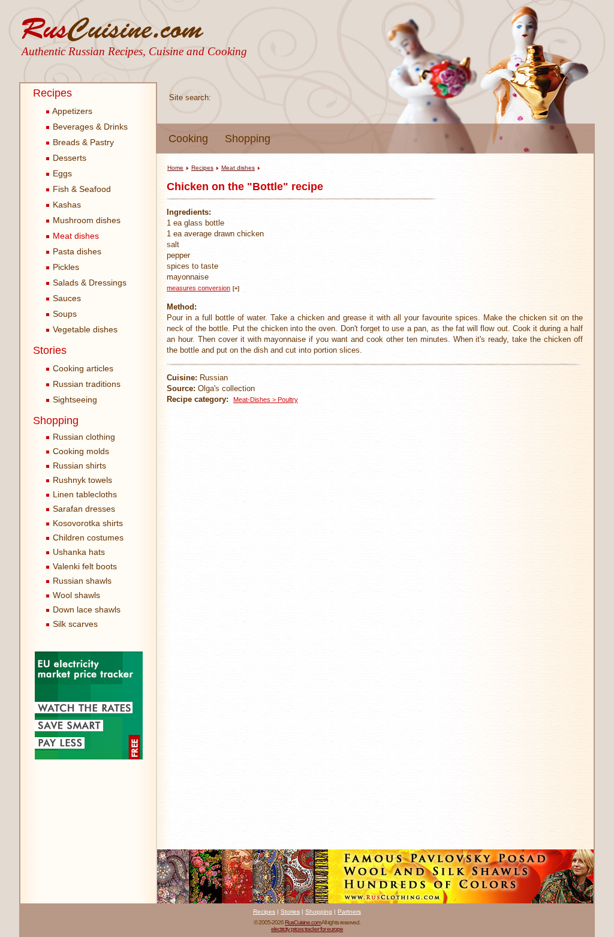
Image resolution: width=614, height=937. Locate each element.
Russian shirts (79, 465)
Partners (349, 911)
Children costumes (88, 537)
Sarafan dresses (84, 508)
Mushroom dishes (85, 220)
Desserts (68, 158)
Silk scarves (75, 624)
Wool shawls (76, 595)
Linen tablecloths (85, 494)
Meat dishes (74, 236)
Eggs (61, 173)
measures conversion (198, 288)
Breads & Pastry (82, 142)
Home (175, 167)
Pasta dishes (75, 251)
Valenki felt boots (85, 566)
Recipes (52, 93)
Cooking (188, 139)
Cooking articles (81, 368)
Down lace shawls (87, 609)
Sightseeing (73, 399)
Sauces (65, 298)
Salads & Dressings (88, 282)
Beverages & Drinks (89, 126)
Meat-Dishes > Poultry (265, 399)
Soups (63, 314)
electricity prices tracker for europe (307, 929)
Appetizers (71, 111)
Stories (50, 350)
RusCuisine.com (303, 922)
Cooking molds (81, 451)
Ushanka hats (79, 552)
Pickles (64, 267)
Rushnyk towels (82, 480)
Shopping (247, 139)
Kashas (65, 204)
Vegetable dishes (84, 329)
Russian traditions (85, 384)
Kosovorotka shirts (88, 523)
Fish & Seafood (80, 189)
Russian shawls (82, 580)
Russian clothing (84, 437)
